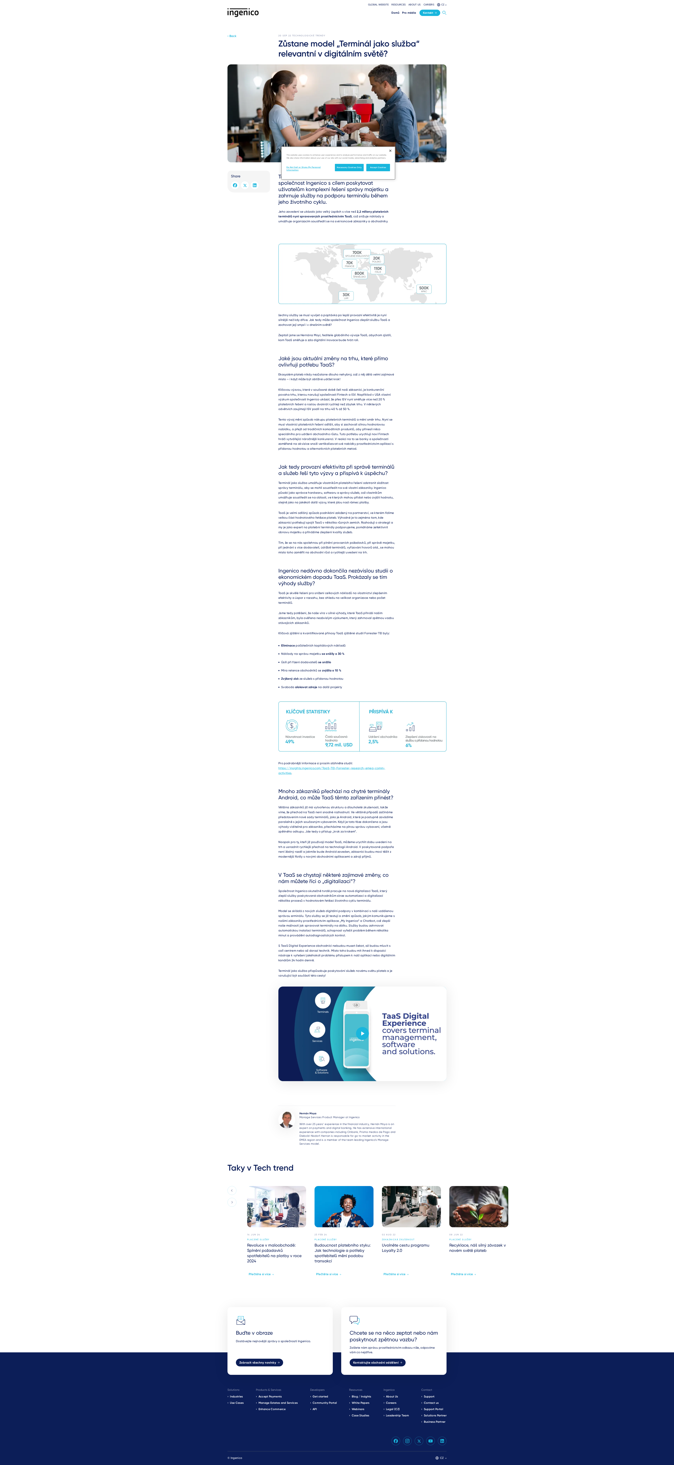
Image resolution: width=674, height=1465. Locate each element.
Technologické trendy (308, 35)
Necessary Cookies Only (349, 167)
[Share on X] (244, 185)
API (315, 1409)
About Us (392, 1396)
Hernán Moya (307, 1113)
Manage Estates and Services (278, 1402)
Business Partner (434, 1421)
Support (429, 1396)
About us (414, 4)
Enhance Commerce (272, 1409)
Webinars (358, 1409)
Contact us (431, 1402)
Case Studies (360, 1415)
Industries (236, 1396)
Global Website (378, 4)
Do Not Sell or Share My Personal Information (303, 168)
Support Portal (433, 1409)
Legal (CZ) (393, 1409)
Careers (429, 4)
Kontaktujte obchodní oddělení (376, 1362)
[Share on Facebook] (235, 185)
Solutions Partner (435, 1415)
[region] (338, 163)
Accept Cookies (378, 167)
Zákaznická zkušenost (398, 1239)
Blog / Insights (361, 1396)
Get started (320, 1396)
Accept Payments (270, 1396)
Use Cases (237, 1402)
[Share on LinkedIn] (254, 185)
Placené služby (258, 1239)
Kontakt (428, 12)
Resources (398, 4)
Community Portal (325, 1402)
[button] (442, 4)
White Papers (360, 1402)
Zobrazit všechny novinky (257, 1362)
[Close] (390, 151)
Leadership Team (397, 1415)
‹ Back (231, 36)
